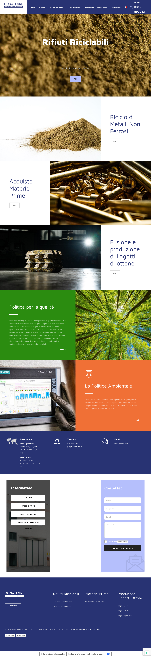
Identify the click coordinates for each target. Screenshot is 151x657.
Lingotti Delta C (124, 611)
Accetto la (117, 541)
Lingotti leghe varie (125, 616)
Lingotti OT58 (123, 606)
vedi (75, 79)
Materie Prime (74, 7)
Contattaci (116, 7)
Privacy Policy (122, 541)
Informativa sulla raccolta (53, 654)
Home (33, 7)
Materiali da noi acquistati (95, 602)
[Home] (13, 5)
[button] (126, 7)
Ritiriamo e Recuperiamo (62, 602)
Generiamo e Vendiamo (62, 607)
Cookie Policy (21, 635)
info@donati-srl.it (121, 444)
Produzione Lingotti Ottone (96, 7)
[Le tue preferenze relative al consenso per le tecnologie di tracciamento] (147, 653)
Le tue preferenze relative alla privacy (85, 654)
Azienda (42, 7)
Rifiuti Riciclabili (56, 7)
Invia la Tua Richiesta (123, 548)
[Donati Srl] (14, 594)
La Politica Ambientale (52, 385)
